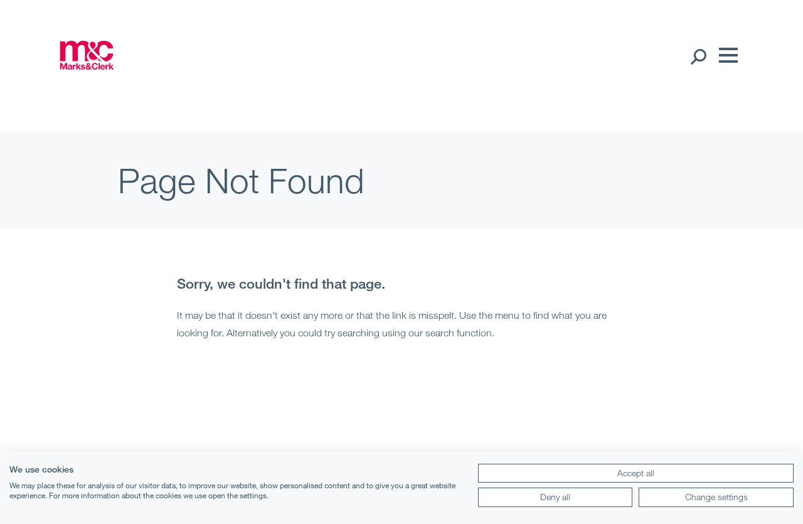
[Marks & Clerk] (87, 66)
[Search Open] (698, 56)
